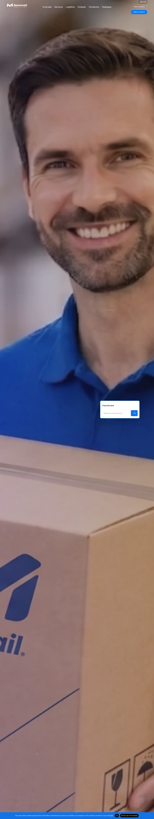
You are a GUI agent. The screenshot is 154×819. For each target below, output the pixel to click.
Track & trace (139, 7)
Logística (70, 7)
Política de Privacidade (129, 815)
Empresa (47, 7)
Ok (117, 815)
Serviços (58, 7)
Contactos (94, 7)
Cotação (82, 7)
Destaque (106, 7)
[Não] (151, 815)
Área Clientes (139, 12)
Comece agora (6, 396)
